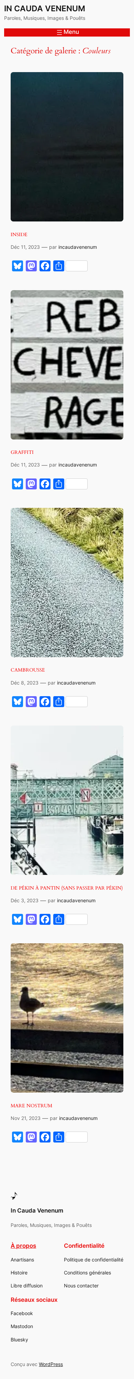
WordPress (51, 1364)
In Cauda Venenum (44, 8)
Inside (19, 235)
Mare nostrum (31, 1106)
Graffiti (22, 452)
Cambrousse (28, 670)
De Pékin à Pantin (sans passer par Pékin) (67, 888)
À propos (23, 1245)
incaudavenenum (77, 247)
